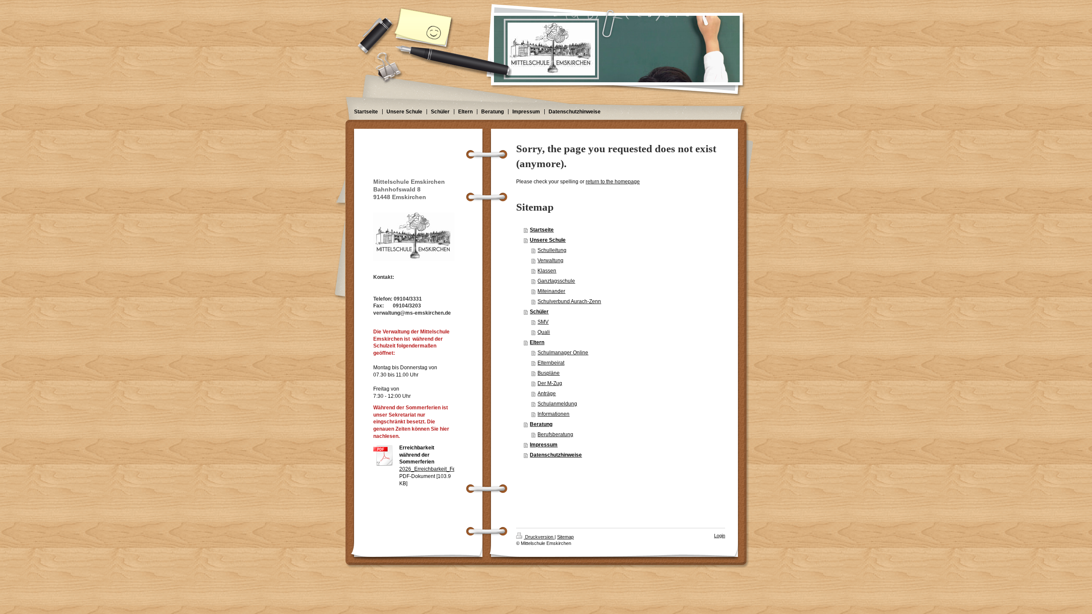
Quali (543, 332)
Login (719, 535)
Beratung (541, 424)
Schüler (539, 312)
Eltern (537, 342)
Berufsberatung (555, 434)
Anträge (546, 394)
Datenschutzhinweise (556, 455)
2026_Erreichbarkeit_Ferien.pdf (436, 469)
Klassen (546, 271)
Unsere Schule (548, 240)
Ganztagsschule (556, 281)
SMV (543, 322)
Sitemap (565, 536)
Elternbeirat (550, 363)
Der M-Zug (549, 383)
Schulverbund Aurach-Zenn (569, 301)
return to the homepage (613, 182)
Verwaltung (550, 261)
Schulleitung (551, 250)
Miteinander (551, 291)
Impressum (544, 445)
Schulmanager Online (562, 353)
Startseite (542, 230)
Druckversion (539, 536)
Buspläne (548, 373)
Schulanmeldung (557, 404)
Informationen (553, 414)
